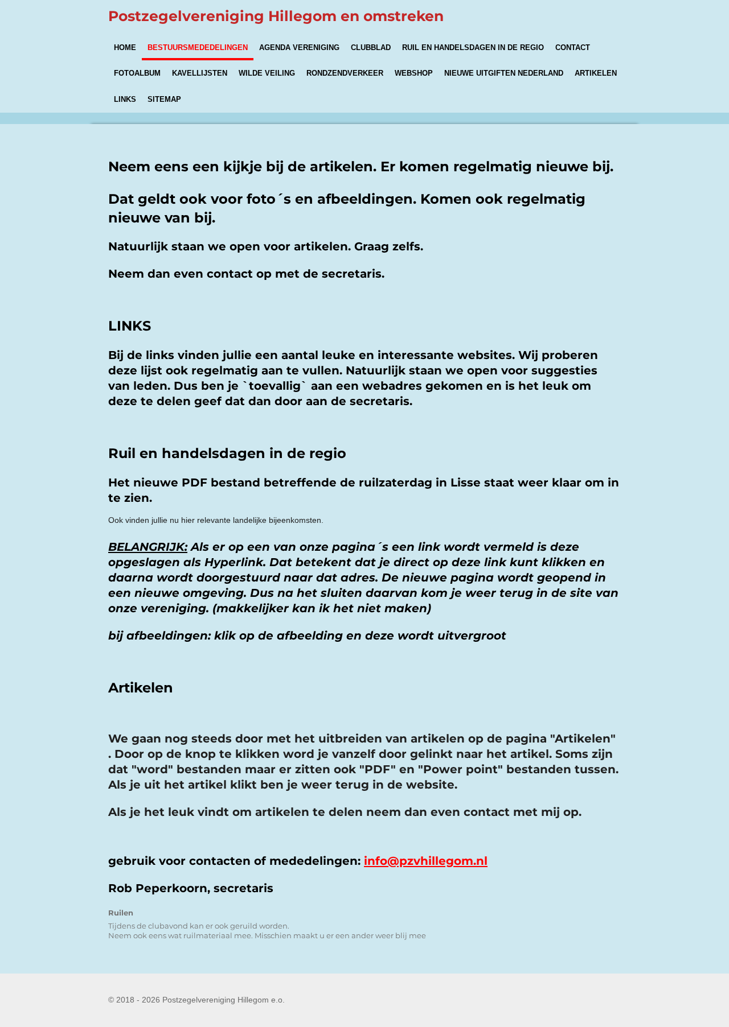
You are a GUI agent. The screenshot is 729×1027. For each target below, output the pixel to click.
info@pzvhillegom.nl (426, 861)
